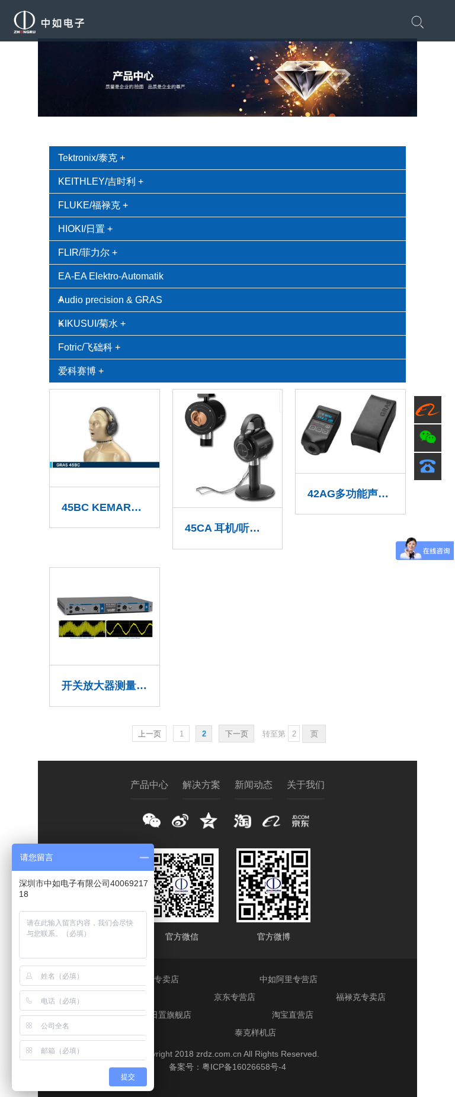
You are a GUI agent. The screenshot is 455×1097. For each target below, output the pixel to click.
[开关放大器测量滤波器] (104, 658)
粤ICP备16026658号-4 (244, 1067)
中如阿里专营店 (288, 979)
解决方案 (201, 785)
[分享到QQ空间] (208, 820)
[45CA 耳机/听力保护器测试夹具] (227, 500)
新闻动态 (254, 785)
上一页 (149, 733)
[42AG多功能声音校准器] (350, 466)
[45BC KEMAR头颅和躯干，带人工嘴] (104, 479)
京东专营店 (234, 997)
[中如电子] (49, 32)
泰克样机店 (255, 1032)
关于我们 (306, 785)
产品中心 (149, 785)
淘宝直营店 (292, 1014)
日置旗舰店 (170, 1014)
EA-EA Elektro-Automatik (111, 276)
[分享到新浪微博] (180, 820)
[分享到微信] (152, 820)
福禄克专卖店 (361, 997)
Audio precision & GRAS (110, 300)
